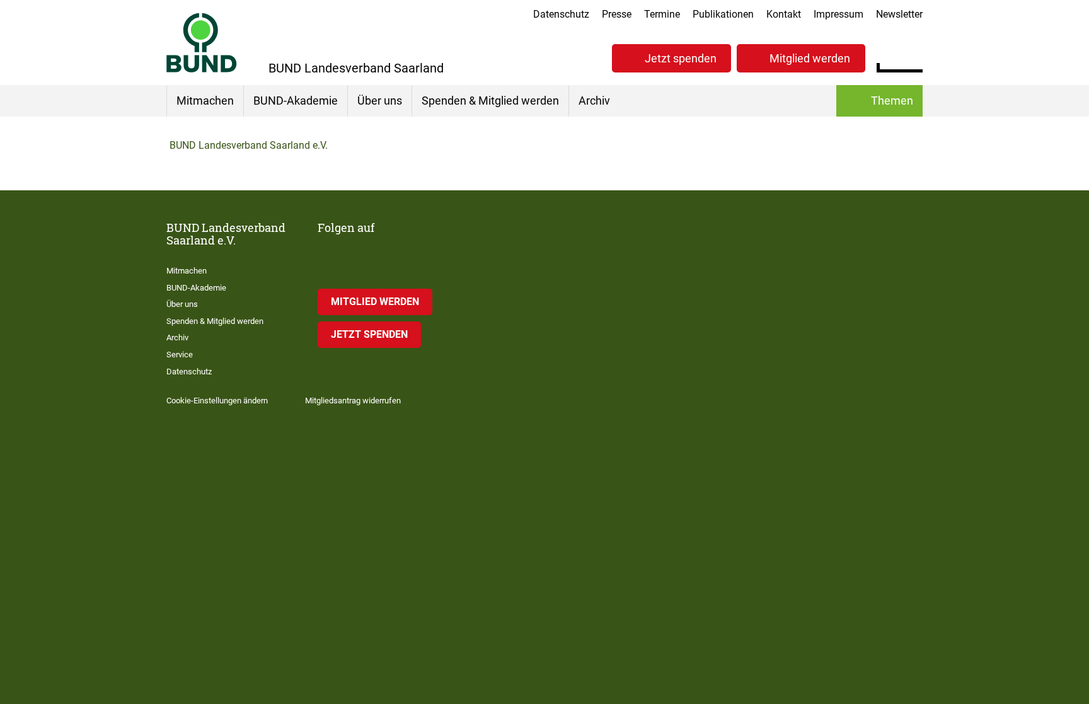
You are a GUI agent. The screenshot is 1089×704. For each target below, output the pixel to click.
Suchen (913, 57)
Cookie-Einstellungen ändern (217, 400)
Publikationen (723, 14)
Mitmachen (205, 100)
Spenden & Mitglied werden (490, 100)
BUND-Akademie (295, 100)
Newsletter (899, 14)
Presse (616, 14)
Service (179, 354)
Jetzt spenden (871, 545)
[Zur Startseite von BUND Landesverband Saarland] (201, 42)
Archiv (594, 100)
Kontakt (783, 14)
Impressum (838, 14)
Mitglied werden (756, 545)
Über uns (379, 100)
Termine (662, 14)
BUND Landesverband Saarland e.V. (249, 145)
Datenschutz (561, 14)
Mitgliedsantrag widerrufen (353, 400)
